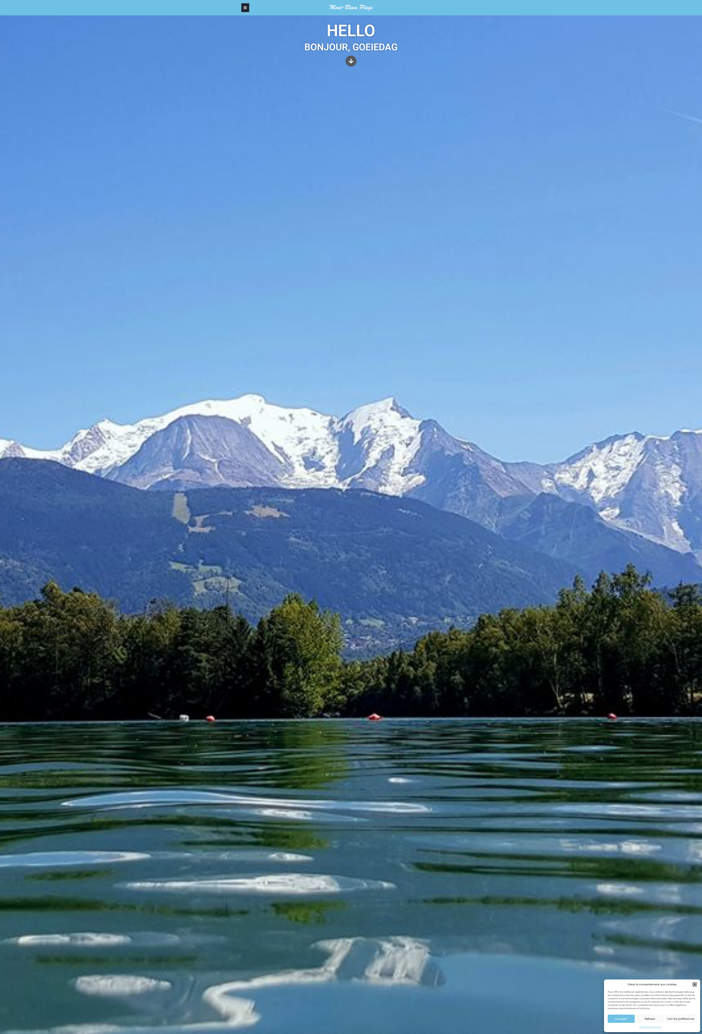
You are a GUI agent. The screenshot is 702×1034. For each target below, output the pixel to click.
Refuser (650, 1018)
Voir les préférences (681, 1018)
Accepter (621, 1018)
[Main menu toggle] (245, 7)
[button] (695, 984)
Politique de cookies (650, 1027)
